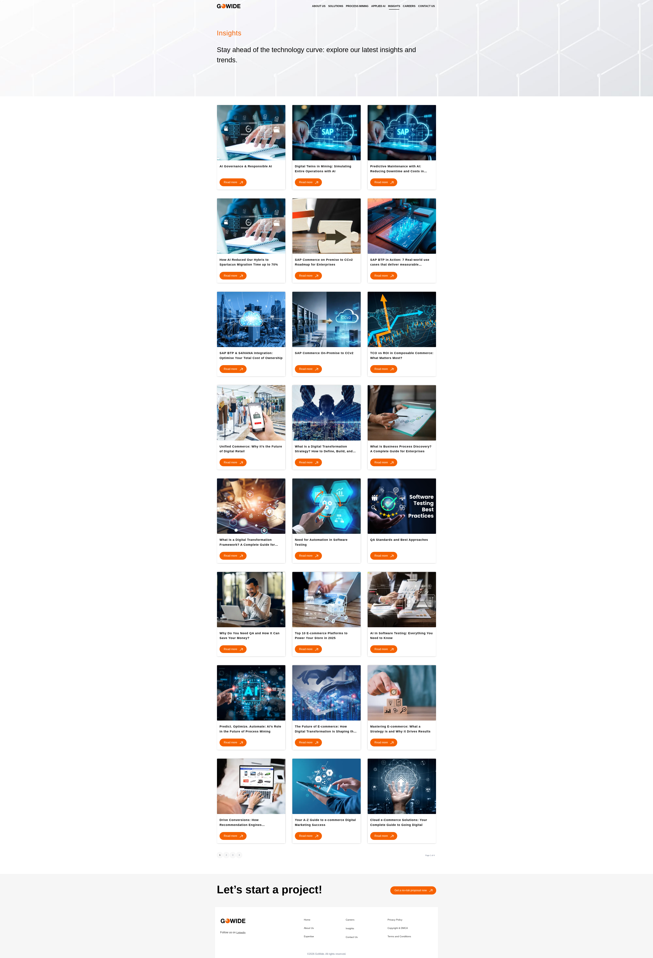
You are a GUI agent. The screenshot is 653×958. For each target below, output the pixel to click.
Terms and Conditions (399, 936)
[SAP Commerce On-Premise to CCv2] (326, 319)
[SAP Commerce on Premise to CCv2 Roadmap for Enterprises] (326, 226)
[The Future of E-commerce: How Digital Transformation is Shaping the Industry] (326, 693)
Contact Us (352, 937)
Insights (350, 928)
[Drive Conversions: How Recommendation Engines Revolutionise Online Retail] (251, 786)
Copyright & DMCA (398, 928)
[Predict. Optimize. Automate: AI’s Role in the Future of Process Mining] (251, 693)
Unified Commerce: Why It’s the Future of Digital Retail (251, 449)
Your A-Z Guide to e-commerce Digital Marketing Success (325, 822)
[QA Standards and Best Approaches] (402, 506)
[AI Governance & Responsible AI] (251, 132)
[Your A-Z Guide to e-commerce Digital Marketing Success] (326, 786)
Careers (350, 919)
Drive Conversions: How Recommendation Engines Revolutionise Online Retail (242, 823)
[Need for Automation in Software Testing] (326, 506)
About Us (309, 928)
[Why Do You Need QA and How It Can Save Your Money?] (251, 599)
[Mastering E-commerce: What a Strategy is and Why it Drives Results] (402, 693)
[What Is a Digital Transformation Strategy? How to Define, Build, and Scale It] (326, 413)
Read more (230, 182)
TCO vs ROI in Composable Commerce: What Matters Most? (401, 355)
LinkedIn (241, 932)
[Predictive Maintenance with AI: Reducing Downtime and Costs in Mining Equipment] (402, 132)
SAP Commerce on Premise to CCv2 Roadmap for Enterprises (324, 262)
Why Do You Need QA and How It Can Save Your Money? (250, 636)
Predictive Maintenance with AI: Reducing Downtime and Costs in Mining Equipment (397, 169)
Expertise (309, 936)
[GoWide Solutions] (229, 6)
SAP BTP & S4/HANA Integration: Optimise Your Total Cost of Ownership (251, 355)
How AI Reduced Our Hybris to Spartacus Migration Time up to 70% (249, 262)
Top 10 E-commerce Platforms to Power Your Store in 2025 (321, 636)
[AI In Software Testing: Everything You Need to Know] (402, 599)
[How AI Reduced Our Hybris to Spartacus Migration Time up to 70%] (251, 226)
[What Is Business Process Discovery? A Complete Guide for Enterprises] (402, 413)
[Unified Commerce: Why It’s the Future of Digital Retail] (251, 413)
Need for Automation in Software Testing (321, 542)
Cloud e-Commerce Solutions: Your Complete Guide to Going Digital (398, 822)
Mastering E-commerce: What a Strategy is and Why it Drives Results (400, 729)
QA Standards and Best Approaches (399, 539)
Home (307, 919)
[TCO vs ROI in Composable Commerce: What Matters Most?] (402, 319)
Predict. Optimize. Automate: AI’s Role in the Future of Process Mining (250, 729)
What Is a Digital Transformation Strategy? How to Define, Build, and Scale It (324, 449)
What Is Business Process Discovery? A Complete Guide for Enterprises (401, 449)
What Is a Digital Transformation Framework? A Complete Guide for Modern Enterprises (247, 543)
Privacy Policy (395, 919)
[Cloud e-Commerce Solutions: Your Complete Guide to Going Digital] (402, 786)
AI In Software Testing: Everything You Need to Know (401, 636)
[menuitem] (319, 6)
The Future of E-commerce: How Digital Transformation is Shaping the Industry (325, 729)
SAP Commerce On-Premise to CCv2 (324, 353)
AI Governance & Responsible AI (246, 166)
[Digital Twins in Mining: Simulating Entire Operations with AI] (326, 132)
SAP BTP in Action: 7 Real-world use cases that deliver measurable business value (399, 263)
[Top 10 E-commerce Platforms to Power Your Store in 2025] (326, 599)
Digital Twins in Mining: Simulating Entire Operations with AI (323, 169)
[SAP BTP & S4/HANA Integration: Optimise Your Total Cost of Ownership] (251, 319)
